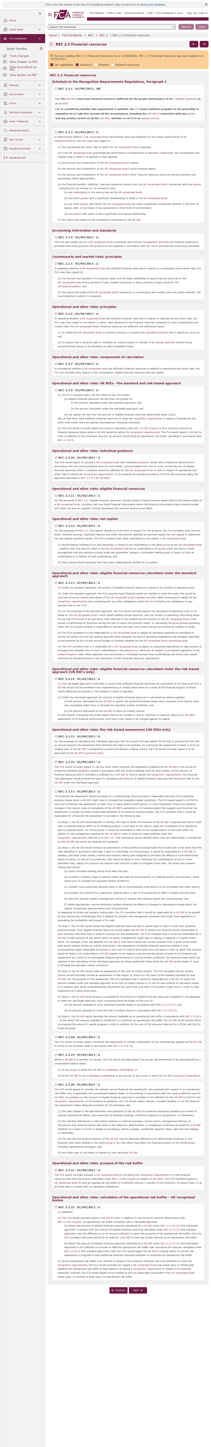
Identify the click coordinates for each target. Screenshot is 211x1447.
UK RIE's (190, 715)
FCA (84, 141)
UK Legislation (63, 64)
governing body (178, 641)
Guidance (86, 64)
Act (151, 601)
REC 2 (103, 35)
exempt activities (165, 342)
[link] (69, 14)
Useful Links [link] (114, 13)
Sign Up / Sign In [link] (197, 13)
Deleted (104, 64)
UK (148, 246)
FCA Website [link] (96, 13)
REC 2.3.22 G (66, 440)
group (106, 192)
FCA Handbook (72, 35)
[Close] (206, 4)
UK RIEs (104, 478)
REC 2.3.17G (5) (123, 1045)
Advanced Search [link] (134, 13)
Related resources (127, 64)
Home (53, 35)
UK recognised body (96, 137)
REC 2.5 (109, 837)
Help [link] (150, 13)
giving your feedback (153, 4)
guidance (143, 462)
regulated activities (157, 332)
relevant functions (64, 141)
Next (136, 1290)
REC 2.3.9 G (88, 478)
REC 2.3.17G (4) (167, 1010)
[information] (41, 48)
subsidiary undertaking (120, 1070)
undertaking (80, 192)
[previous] (193, 44)
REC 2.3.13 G (172, 1229)
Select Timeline (17, 48)
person (197, 184)
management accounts (155, 242)
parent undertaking (188, 1076)
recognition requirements (145, 432)
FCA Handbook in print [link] (169, 13)
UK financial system (69, 286)
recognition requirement (147, 418)
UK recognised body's (117, 163)
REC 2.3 (83, 500)
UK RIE (136, 220)
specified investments (160, 153)
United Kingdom (67, 654)
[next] (204, 44)
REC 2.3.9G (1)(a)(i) (146, 428)
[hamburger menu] (50, 15)
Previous (120, 1290)
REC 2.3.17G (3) (166, 1004)
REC (90, 35)
